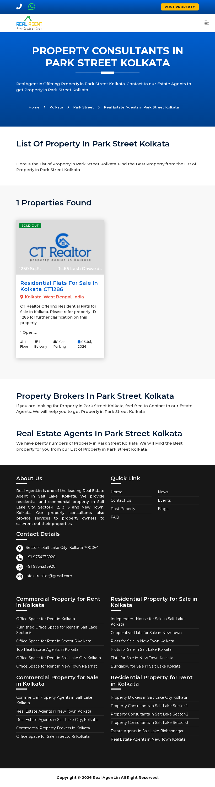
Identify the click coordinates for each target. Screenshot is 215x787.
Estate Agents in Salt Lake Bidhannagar (147, 731)
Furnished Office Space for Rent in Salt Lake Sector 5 (56, 630)
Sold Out (30, 225)
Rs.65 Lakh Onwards (79, 268)
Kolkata (56, 107)
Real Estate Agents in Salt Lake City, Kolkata (57, 719)
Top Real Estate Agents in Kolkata (47, 649)
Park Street (83, 107)
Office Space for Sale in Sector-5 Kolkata (53, 736)
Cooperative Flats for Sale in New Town (146, 632)
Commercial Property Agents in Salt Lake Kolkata (54, 700)
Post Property (180, 7)
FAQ (115, 517)
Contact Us (121, 500)
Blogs (163, 508)
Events (164, 500)
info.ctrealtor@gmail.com (49, 575)
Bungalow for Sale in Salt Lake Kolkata (146, 666)
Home (34, 107)
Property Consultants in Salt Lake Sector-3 (149, 722)
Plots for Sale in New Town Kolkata (142, 641)
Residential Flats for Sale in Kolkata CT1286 (59, 286)
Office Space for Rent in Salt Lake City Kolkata (58, 657)
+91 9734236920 (41, 557)
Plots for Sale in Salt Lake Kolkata (141, 649)
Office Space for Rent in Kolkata (45, 618)
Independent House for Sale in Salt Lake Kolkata (148, 621)
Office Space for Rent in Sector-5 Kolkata (53, 641)
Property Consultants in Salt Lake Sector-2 (149, 714)
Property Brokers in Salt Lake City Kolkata (149, 697)
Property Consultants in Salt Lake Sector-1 (149, 705)
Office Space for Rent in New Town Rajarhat (56, 666)
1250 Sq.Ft (30, 268)
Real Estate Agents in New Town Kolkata (53, 711)
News (163, 492)
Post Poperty (123, 508)
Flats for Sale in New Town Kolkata (142, 657)
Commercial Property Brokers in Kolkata (53, 728)
